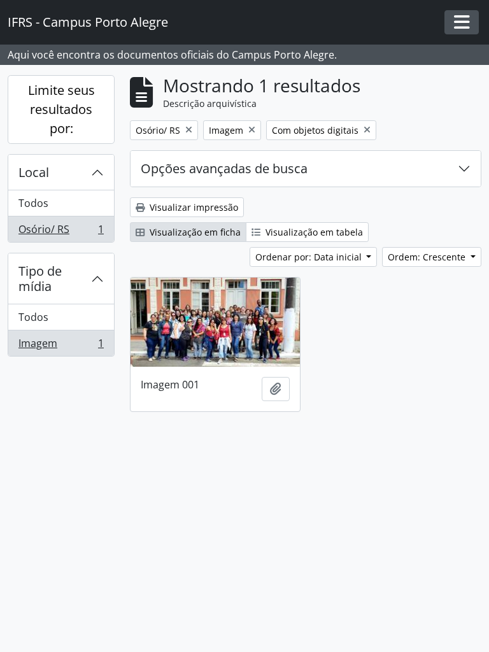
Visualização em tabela (313, 232)
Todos (33, 203)
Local (33, 172)
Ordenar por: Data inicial (309, 257)
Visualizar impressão (192, 207)
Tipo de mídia (40, 278)
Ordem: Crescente (428, 257)
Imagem (61, 346)
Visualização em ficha (194, 232)
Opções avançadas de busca (224, 168)
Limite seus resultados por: (61, 109)
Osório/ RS (61, 232)
